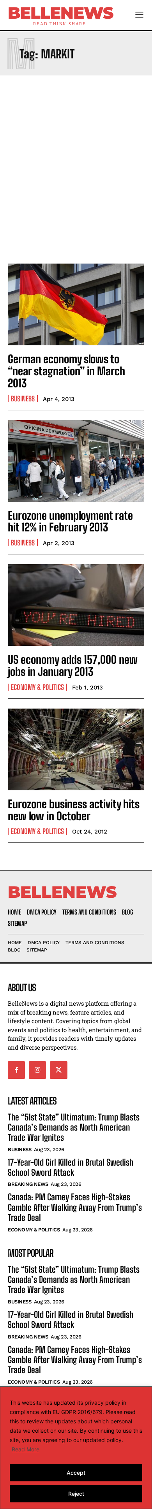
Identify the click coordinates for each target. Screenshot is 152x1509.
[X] (58, 1069)
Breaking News (28, 1184)
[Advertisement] (76, 168)
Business (23, 398)
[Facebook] (16, 1069)
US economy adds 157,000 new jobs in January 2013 (73, 665)
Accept (76, 1472)
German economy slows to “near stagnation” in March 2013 (66, 371)
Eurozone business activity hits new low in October (74, 810)
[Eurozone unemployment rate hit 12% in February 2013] (76, 461)
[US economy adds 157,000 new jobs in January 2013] (76, 605)
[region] (76, 1447)
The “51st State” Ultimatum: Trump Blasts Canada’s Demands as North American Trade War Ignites (74, 1127)
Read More (25, 1449)
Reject (76, 1493)
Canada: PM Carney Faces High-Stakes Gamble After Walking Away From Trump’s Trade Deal (75, 1207)
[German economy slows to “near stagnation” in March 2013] (76, 304)
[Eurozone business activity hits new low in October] (76, 749)
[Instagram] (37, 1069)
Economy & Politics (37, 687)
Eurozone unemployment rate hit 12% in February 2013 (70, 521)
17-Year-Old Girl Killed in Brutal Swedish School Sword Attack (70, 1167)
